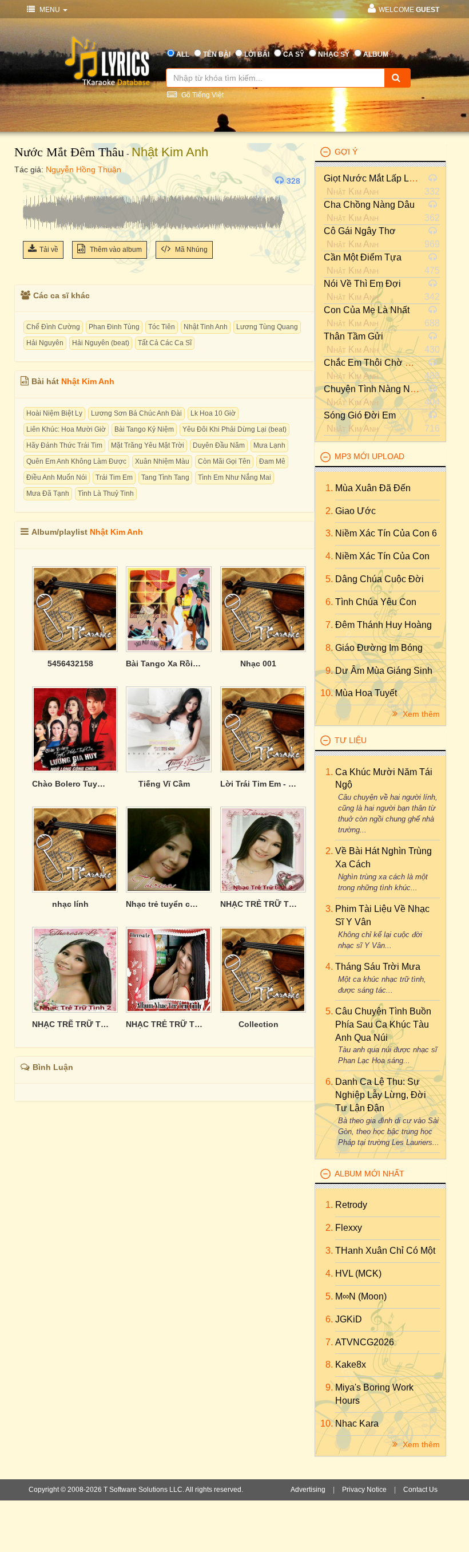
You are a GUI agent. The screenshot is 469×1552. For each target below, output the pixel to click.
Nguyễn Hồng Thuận (83, 169)
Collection (259, 1024)
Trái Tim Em (114, 477)
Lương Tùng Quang (267, 327)
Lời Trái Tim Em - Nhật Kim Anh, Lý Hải (258, 783)
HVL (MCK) (358, 1273)
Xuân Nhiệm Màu (162, 461)
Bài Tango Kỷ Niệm (144, 429)
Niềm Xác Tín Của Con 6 (386, 533)
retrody (351, 1205)
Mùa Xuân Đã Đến (373, 488)
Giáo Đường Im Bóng (379, 648)
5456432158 (70, 663)
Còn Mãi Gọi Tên (224, 461)
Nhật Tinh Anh (206, 327)
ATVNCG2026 (364, 1342)
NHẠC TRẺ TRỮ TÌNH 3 (258, 904)
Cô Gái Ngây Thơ (360, 231)
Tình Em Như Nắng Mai (234, 477)
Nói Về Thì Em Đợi (362, 284)
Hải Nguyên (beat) (100, 343)
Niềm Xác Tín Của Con (382, 556)
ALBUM (375, 54)
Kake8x (350, 1364)
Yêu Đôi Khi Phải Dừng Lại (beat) (234, 429)
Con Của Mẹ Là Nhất (367, 310)
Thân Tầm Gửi (353, 336)
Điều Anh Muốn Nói (56, 477)
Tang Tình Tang (165, 477)
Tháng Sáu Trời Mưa (377, 967)
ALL (182, 54)
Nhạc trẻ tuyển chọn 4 (164, 904)
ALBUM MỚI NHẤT (369, 1173)
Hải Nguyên (44, 343)
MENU (50, 10)
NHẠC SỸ (333, 54)
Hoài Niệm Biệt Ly (54, 413)
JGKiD (348, 1319)
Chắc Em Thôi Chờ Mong (376, 363)
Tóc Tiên (161, 327)
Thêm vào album (115, 250)
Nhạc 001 (258, 663)
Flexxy (348, 1228)
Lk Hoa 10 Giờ (213, 413)
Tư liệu (351, 740)
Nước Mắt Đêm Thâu (69, 152)
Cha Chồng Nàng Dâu (369, 205)
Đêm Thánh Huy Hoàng (383, 625)
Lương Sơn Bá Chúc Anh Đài (136, 413)
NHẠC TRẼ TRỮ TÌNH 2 (70, 1024)
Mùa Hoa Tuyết (366, 693)
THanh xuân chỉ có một (385, 1250)
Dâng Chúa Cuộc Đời (379, 579)
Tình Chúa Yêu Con (375, 602)
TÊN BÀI (216, 54)
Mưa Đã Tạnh (47, 493)
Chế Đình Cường (53, 327)
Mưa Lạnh (269, 445)
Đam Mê (272, 461)
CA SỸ (293, 54)
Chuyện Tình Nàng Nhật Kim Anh (391, 389)
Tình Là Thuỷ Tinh (106, 493)
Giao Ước (355, 511)
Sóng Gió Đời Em (360, 415)
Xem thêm (420, 713)
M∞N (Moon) (361, 1296)
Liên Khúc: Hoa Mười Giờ (66, 429)
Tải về (48, 250)
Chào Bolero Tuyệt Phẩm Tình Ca (70, 783)
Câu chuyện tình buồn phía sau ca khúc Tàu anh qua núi (383, 1024)
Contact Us (420, 1490)
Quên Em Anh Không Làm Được (76, 461)
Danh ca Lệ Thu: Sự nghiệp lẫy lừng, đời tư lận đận (380, 1095)
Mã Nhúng (190, 250)
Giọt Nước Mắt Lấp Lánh (374, 178)
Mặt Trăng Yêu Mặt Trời (147, 445)
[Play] (34, 180)
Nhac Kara (357, 1423)
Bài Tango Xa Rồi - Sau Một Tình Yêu (164, 663)
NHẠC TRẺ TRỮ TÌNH (164, 1024)
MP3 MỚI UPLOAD (369, 456)
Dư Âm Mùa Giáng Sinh (383, 671)
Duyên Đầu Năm (219, 445)
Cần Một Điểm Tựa (363, 257)
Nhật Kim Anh (170, 152)
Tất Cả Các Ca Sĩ (165, 343)
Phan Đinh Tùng (114, 327)
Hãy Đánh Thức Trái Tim (64, 445)
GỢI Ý (346, 151)
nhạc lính (70, 904)
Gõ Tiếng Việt (202, 95)
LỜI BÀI (256, 54)
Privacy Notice (364, 1490)
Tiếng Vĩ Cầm (164, 783)
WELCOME (409, 10)
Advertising (308, 1490)
